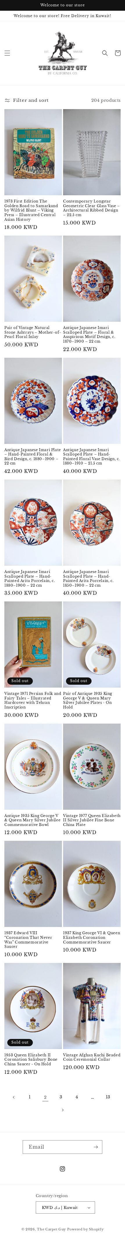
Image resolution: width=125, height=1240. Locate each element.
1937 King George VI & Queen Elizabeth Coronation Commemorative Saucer (91, 937)
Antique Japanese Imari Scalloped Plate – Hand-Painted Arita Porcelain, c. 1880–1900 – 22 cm (29, 579)
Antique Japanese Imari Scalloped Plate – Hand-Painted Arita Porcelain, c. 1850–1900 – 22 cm (88, 579)
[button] (7, 53)
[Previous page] (14, 1097)
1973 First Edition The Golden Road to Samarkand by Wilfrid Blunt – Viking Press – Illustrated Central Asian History (31, 210)
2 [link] (45, 1097)
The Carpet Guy (51, 1229)
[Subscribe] (95, 1147)
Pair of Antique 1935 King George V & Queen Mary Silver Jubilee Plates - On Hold (87, 700)
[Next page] (62, 1110)
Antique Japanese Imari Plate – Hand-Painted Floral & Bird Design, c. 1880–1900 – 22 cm (32, 457)
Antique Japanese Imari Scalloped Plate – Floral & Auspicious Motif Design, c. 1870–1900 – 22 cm (89, 335)
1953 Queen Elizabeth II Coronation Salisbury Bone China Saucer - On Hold (31, 1059)
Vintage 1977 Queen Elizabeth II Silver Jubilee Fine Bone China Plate (92, 820)
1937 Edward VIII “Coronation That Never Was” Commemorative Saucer (28, 940)
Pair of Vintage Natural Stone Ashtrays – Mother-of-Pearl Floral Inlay (32, 332)
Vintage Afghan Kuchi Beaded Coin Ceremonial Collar (91, 1057)
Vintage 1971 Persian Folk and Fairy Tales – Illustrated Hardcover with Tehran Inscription (32, 700)
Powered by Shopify (85, 1229)
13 (108, 1097)
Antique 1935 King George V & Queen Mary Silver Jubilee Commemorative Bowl (32, 820)
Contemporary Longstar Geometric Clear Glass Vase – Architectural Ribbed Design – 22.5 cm (91, 208)
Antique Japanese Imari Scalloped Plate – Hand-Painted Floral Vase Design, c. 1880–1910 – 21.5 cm (91, 457)
